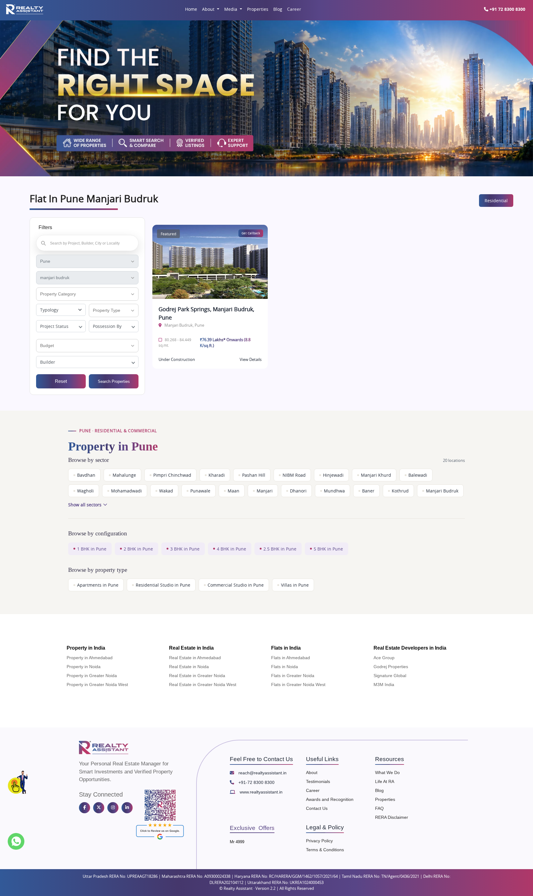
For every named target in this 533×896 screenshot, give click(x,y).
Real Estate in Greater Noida (197, 675)
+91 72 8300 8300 (506, 9)
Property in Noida (84, 666)
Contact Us (317, 808)
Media (231, 9)
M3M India (384, 684)
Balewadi (417, 475)
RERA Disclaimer (391, 817)
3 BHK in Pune (185, 549)
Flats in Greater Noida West (298, 684)
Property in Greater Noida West (97, 684)
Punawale (200, 491)
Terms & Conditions (325, 849)
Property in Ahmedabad (90, 657)
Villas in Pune (295, 585)
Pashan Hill (253, 475)
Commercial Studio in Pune (236, 585)
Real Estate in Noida (189, 666)
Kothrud (400, 491)
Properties (257, 9)
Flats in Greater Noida (292, 675)
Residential (496, 200)
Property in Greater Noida (92, 675)
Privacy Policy (319, 840)
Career (294, 9)
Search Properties (114, 381)
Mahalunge (124, 475)
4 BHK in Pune (231, 549)
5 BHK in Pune (328, 549)
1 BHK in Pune (91, 549)
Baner (368, 491)
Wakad (166, 491)
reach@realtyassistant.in (262, 772)
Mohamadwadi (126, 491)
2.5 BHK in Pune (279, 549)
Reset (61, 381)
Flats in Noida (284, 666)
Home (191, 9)
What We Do (387, 772)
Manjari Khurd (376, 475)
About (209, 9)
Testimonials (318, 781)
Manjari (265, 491)
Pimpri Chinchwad (172, 475)
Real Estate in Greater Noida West (202, 684)
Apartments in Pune (97, 585)
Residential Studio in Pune (163, 585)
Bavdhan (86, 475)
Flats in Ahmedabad (290, 657)
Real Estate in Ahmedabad (195, 657)
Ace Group (384, 657)
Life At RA (384, 781)
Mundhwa (334, 491)
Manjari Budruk (442, 491)
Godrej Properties (391, 666)
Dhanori (298, 491)
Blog (277, 9)
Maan (233, 491)
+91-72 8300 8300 (256, 782)
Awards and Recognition (329, 799)
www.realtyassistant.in (260, 791)
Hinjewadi (333, 475)
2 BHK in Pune (138, 549)
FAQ (379, 808)
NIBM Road (294, 475)
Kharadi (217, 475)
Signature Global (390, 675)
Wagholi (85, 491)
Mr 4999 (237, 841)
